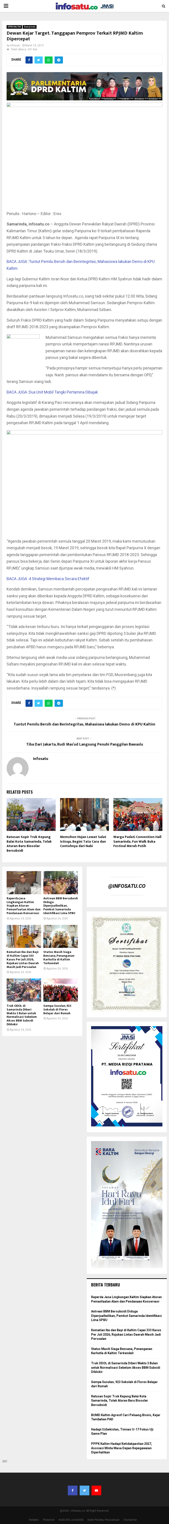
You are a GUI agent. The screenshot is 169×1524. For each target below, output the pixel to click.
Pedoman (49, 1519)
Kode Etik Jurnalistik (71, 1519)
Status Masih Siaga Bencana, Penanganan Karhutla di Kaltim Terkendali (58, 957)
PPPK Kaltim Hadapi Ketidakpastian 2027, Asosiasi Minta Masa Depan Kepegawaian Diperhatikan (121, 1448)
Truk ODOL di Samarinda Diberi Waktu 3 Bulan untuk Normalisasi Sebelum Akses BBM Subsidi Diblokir (22, 1015)
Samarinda (29, 27)
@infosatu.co (126, 886)
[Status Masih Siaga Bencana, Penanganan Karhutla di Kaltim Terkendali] (60, 936)
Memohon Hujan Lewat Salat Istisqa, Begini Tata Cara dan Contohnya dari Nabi (83, 841)
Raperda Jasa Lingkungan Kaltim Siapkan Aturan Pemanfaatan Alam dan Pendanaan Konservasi (23, 906)
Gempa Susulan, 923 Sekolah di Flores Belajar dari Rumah (57, 1009)
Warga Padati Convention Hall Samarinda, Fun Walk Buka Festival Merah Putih (137, 841)
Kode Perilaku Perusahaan (103, 1519)
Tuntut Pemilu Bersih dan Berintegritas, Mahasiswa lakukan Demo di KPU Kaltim (84, 724)
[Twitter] (84, 1490)
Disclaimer (130, 1519)
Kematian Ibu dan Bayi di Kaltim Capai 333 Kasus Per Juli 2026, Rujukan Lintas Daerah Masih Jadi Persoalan (23, 959)
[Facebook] (72, 1490)
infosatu (15, 45)
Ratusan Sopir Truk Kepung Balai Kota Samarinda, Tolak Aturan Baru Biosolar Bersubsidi (29, 844)
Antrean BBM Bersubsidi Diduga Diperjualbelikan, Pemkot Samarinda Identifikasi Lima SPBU (60, 906)
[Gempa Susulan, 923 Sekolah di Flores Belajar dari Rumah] (60, 990)
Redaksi (34, 1519)
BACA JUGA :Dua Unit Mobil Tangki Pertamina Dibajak (52, 392)
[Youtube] (96, 1490)
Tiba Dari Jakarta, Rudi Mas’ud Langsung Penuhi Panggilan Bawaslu (84, 744)
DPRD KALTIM (14, 27)
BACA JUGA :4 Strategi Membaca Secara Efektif (48, 578)
